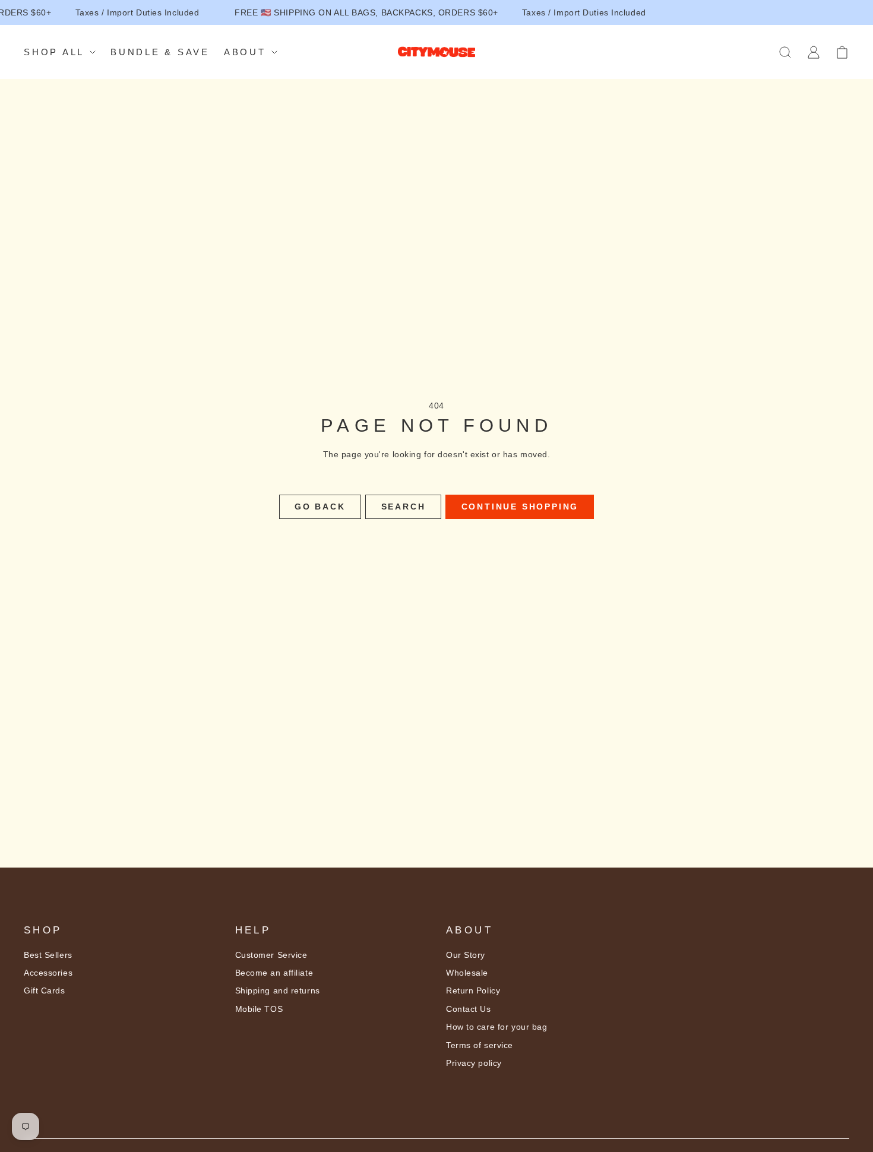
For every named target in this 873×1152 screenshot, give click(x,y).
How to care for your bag (496, 1026)
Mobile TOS (259, 1009)
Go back (320, 506)
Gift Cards (44, 990)
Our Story (465, 955)
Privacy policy (474, 1063)
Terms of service (479, 1045)
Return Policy (473, 990)
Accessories (48, 972)
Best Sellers (48, 955)
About (245, 52)
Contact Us (468, 1009)
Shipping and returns (277, 990)
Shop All (54, 52)
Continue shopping (520, 506)
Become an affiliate (274, 972)
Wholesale (467, 972)
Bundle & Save (160, 52)
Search (403, 506)
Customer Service (271, 955)
